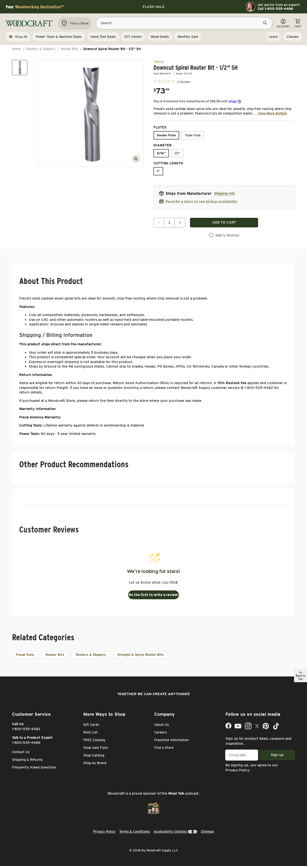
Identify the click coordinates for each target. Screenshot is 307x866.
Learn (273, 37)
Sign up (277, 755)
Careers (160, 732)
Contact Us (21, 752)
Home (16, 49)
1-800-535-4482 (26, 729)
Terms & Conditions (134, 831)
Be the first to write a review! (153, 595)
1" (158, 171)
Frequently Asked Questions (34, 767)
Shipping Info (224, 193)
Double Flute (166, 135)
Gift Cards (91, 725)
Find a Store (164, 748)
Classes (293, 37)
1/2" (177, 153)
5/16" (161, 153)
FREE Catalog (94, 740)
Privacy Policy (237, 770)
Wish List (90, 732)
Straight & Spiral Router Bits (140, 655)
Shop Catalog (93, 755)
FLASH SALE (154, 7)
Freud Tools (25, 655)
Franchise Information (171, 740)
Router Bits (69, 49)
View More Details (272, 113)
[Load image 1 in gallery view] (19, 67)
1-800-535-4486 (26, 742)
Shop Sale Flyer (95, 748)
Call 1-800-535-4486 (275, 9)
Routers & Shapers (40, 49)
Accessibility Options (170, 831)
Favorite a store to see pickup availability (201, 201)
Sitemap (207, 831)
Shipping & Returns (27, 760)
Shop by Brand (94, 763)
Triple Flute (193, 135)
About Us (161, 725)
